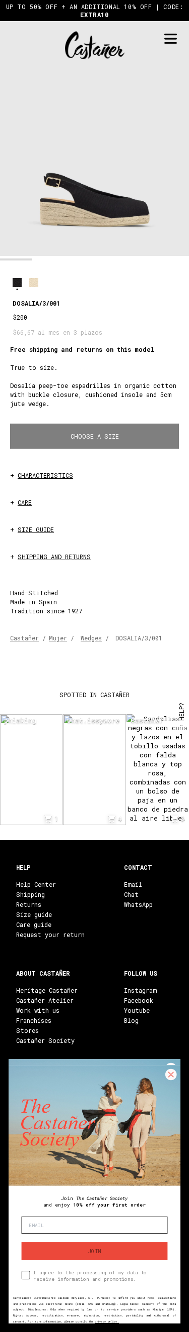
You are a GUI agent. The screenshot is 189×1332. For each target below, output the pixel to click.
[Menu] (170, 39)
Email (133, 884)
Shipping (30, 894)
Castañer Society (45, 1040)
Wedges (91, 638)
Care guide (33, 924)
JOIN (94, 1251)
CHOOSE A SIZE (95, 436)
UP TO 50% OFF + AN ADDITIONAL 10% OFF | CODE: (94, 11)
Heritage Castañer (47, 990)
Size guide (34, 914)
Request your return (50, 934)
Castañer (24, 638)
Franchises (33, 1020)
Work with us (37, 1010)
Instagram (140, 990)
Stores (27, 1030)
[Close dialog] (171, 1075)
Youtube (137, 1010)
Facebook (138, 1000)
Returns (28, 904)
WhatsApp (138, 904)
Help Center (36, 884)
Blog (131, 1020)
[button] (16, 259)
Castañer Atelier (45, 1000)
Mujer (58, 638)
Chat (131, 894)
